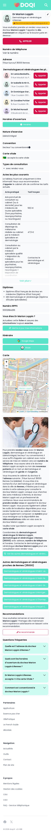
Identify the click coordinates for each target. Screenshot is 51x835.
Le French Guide (10, 724)
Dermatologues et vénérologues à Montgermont (26, 592)
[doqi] (24, 5)
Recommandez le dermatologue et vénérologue (33, 23)
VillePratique (9, 719)
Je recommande (26, 632)
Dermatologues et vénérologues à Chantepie (25, 599)
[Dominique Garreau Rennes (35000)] (25, 93)
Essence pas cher (11, 713)
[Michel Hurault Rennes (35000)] (25, 111)
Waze (27, 347)
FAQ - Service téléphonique (16, 805)
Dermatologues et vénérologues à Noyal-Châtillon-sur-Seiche (26, 606)
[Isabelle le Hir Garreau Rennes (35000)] (25, 84)
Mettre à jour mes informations (27, 328)
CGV (5, 800)
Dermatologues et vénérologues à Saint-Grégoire (26, 585)
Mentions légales (11, 783)
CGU (5, 794)
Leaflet (21, 411)
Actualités (8, 748)
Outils (6, 754)
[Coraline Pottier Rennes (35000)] (25, 102)
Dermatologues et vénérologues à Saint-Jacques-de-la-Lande (26, 571)
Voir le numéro (10, 52)
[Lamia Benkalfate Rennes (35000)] (25, 75)
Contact (7, 759)
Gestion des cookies (12, 789)
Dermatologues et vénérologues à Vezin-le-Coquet (26, 578)
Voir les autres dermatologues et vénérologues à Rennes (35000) (27, 553)
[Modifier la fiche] (48, 14)
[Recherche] (46, 5)
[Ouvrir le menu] (5, 5)
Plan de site (8, 765)
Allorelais (7, 730)
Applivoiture (8, 708)
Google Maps (28, 341)
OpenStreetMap (32, 411)
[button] (25, 383)
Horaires (27, 124)
